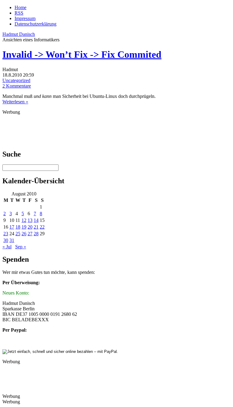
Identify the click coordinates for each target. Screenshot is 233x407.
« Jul (7, 246)
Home (20, 7)
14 (36, 220)
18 (17, 226)
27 (30, 233)
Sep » (20, 246)
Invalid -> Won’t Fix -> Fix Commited (81, 54)
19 (24, 226)
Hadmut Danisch (18, 34)
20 (30, 226)
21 (36, 226)
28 (36, 233)
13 (30, 220)
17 (11, 226)
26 (24, 233)
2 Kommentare (16, 85)
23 (5, 233)
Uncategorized (16, 80)
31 (11, 240)
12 (24, 220)
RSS (19, 13)
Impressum (25, 18)
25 (17, 233)
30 (5, 240)
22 (42, 226)
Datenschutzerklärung (35, 23)
